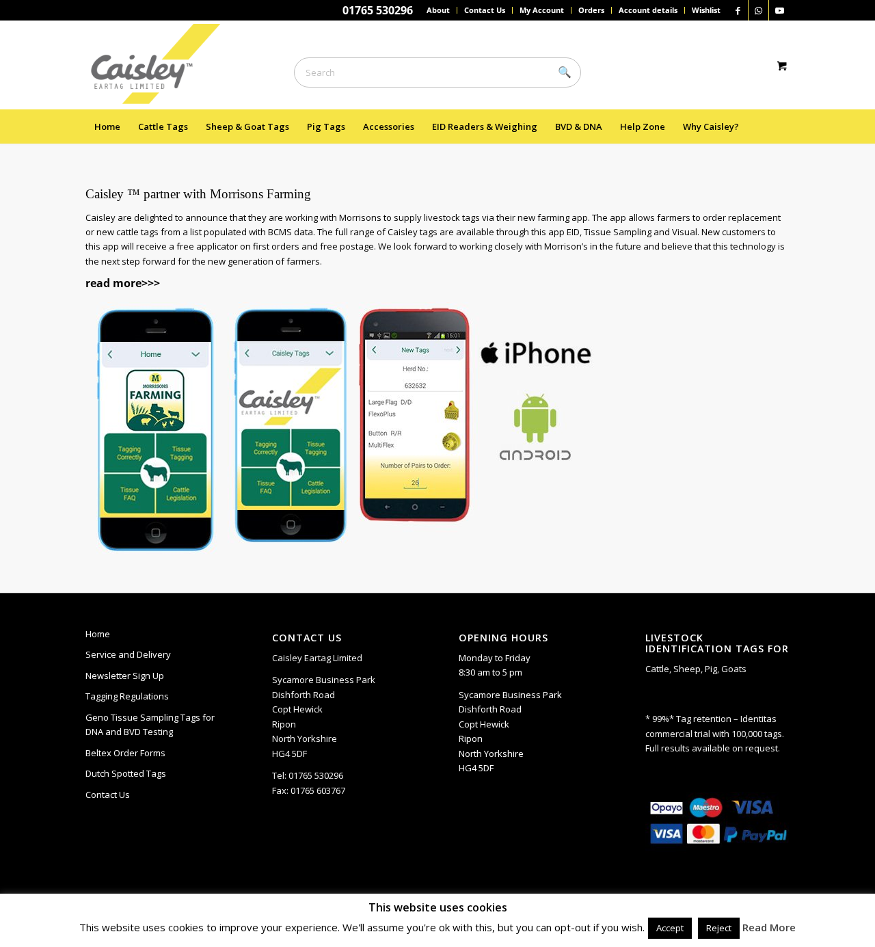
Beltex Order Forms (125, 753)
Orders (591, 10)
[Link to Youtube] (779, 10)
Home (97, 634)
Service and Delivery (128, 654)
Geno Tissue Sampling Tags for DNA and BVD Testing (150, 724)
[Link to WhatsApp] (758, 10)
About (438, 10)
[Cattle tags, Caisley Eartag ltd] (161, 65)
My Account (542, 10)
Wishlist (706, 10)
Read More (769, 927)
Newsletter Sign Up (124, 675)
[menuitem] (438, 10)
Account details (648, 10)
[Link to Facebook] (738, 10)
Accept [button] (670, 928)
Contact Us (484, 10)
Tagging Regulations (127, 696)
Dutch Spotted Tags (125, 773)
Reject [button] (718, 928)
